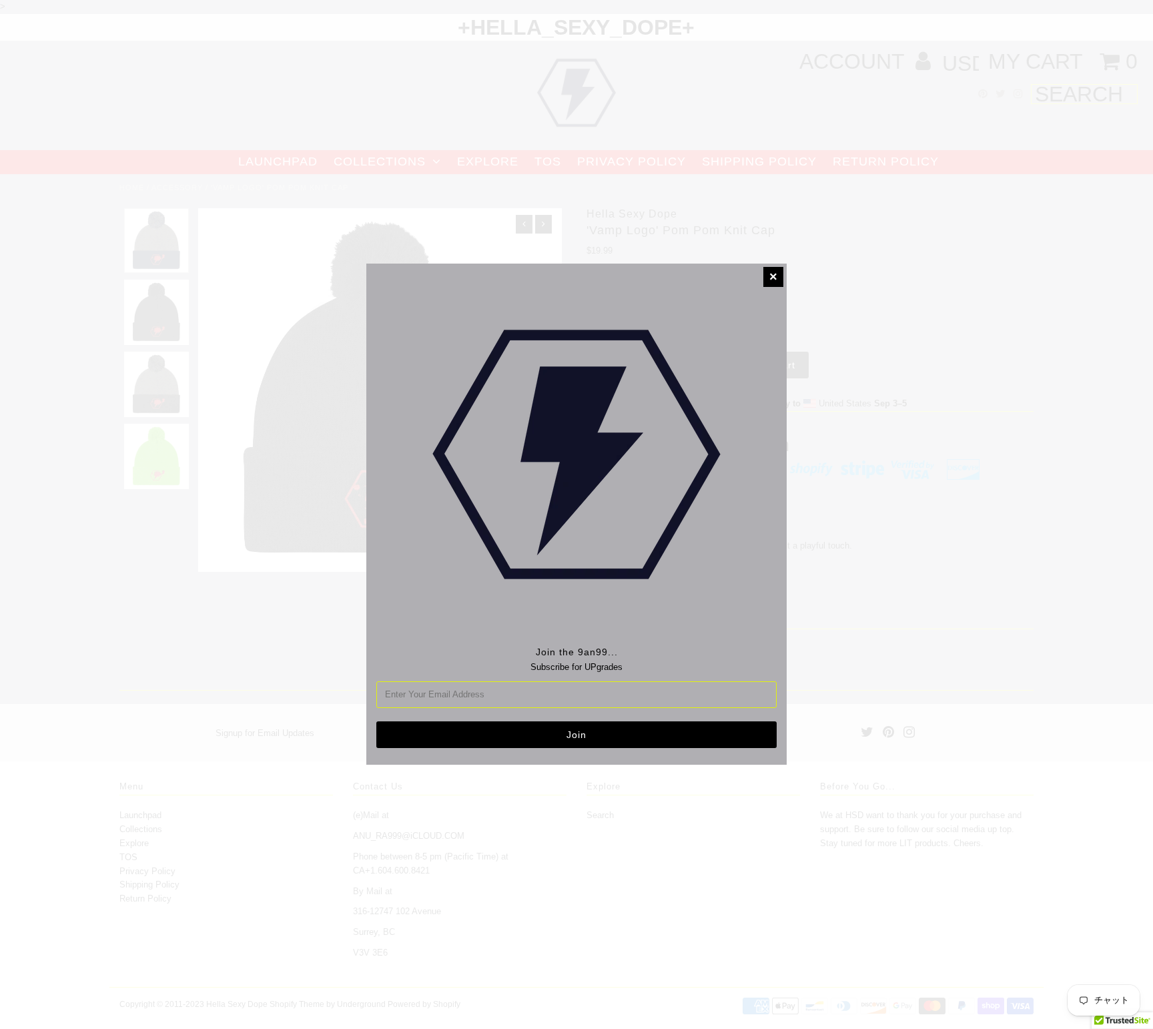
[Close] (773, 277)
